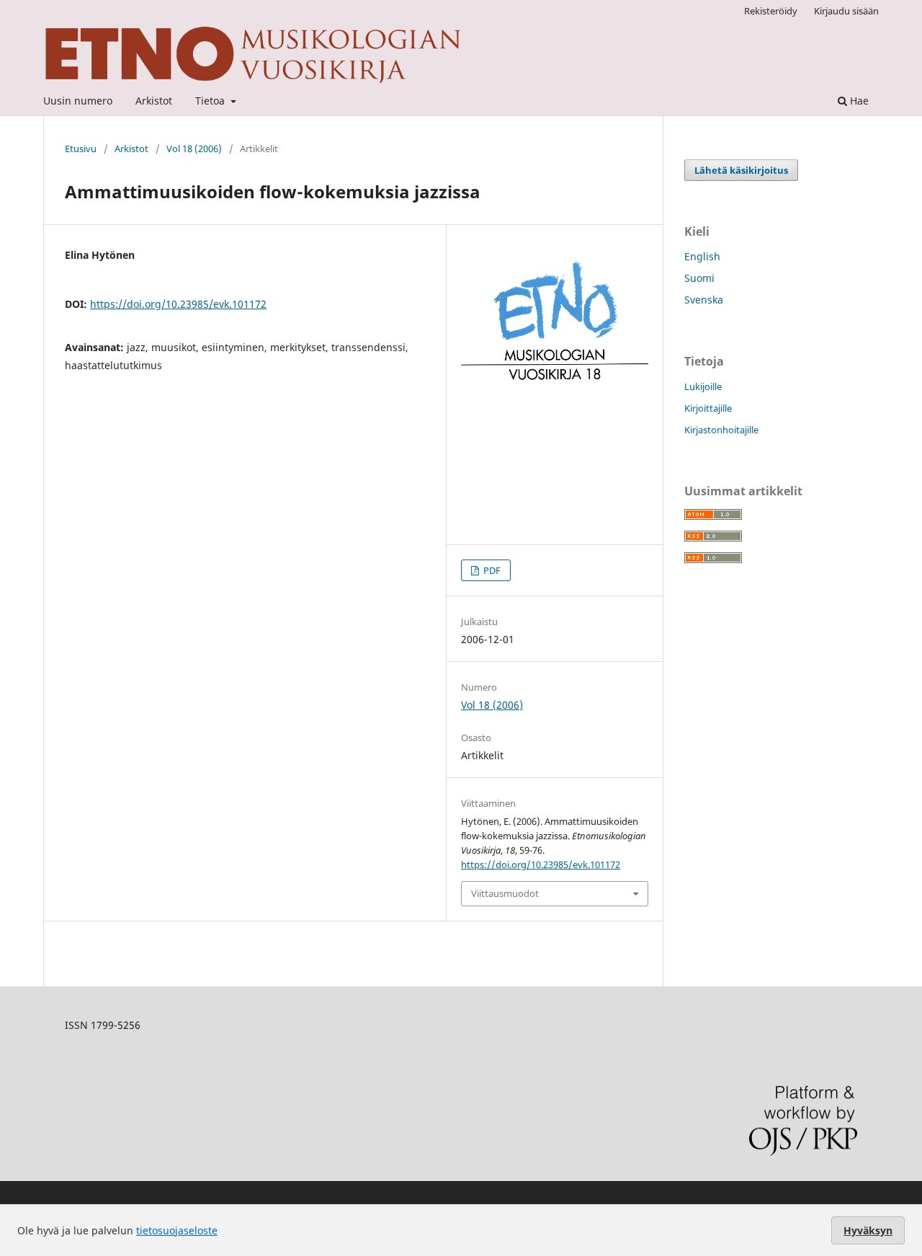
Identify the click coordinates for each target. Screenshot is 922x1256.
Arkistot (153, 100)
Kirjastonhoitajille (721, 429)
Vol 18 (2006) (194, 148)
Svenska (703, 299)
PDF (491, 570)
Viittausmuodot (505, 893)
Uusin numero (77, 100)
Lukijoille (703, 386)
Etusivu (81, 148)
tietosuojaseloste (177, 1230)
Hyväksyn (867, 1230)
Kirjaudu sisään (846, 10)
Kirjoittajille (708, 408)
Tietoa (211, 100)
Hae (858, 100)
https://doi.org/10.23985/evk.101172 (178, 304)
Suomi (699, 278)
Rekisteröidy (770, 10)
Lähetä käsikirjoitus (741, 170)
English (702, 256)
